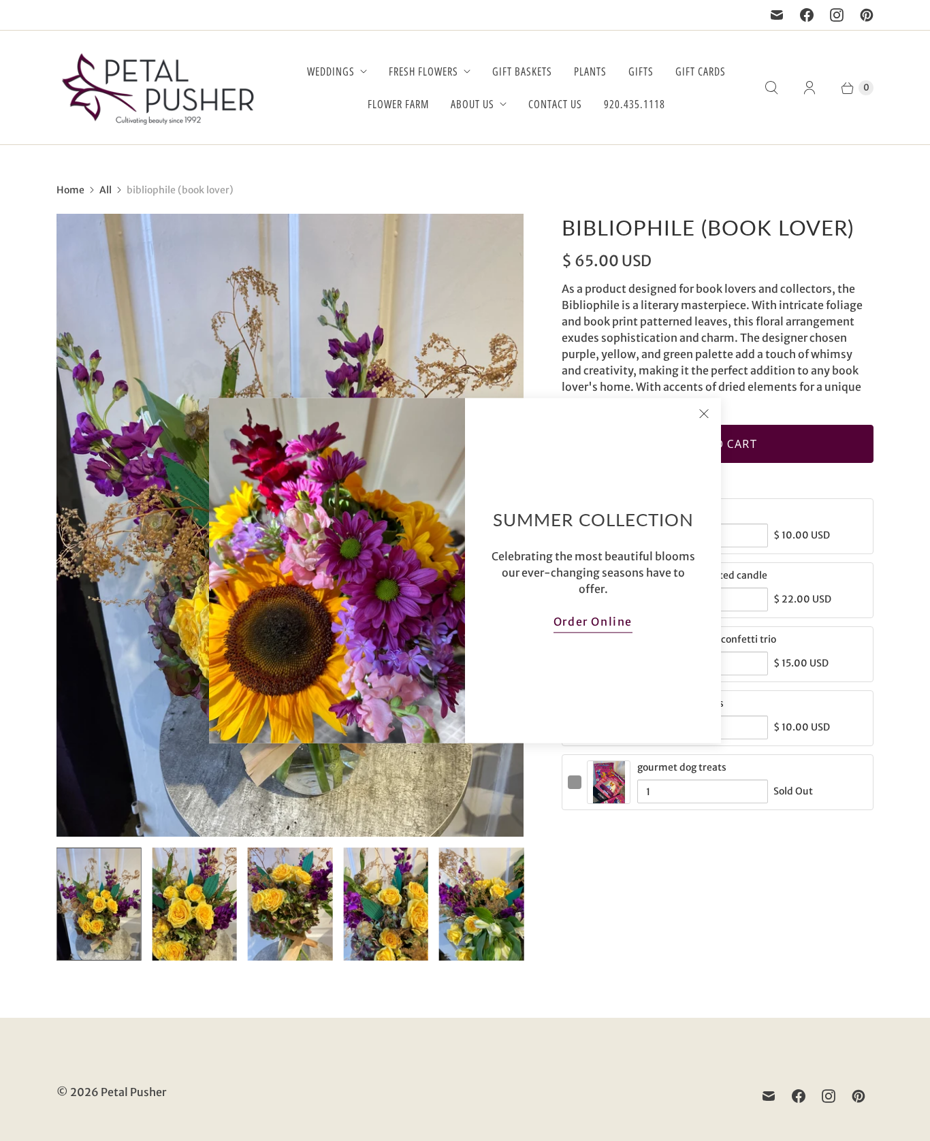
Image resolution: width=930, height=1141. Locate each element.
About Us (472, 104)
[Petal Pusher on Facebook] (807, 15)
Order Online (593, 621)
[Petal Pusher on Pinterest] (867, 15)
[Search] (771, 87)
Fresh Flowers (423, 71)
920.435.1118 (634, 104)
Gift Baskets (522, 71)
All (105, 190)
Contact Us (555, 104)
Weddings (331, 71)
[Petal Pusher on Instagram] (837, 15)
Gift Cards (700, 71)
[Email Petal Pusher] (777, 15)
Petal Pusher (133, 1092)
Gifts (641, 71)
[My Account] (809, 87)
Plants (590, 71)
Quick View (608, 796)
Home (70, 190)
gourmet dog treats (681, 767)
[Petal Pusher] (159, 87)
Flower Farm (398, 104)
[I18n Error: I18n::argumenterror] (99, 904)
